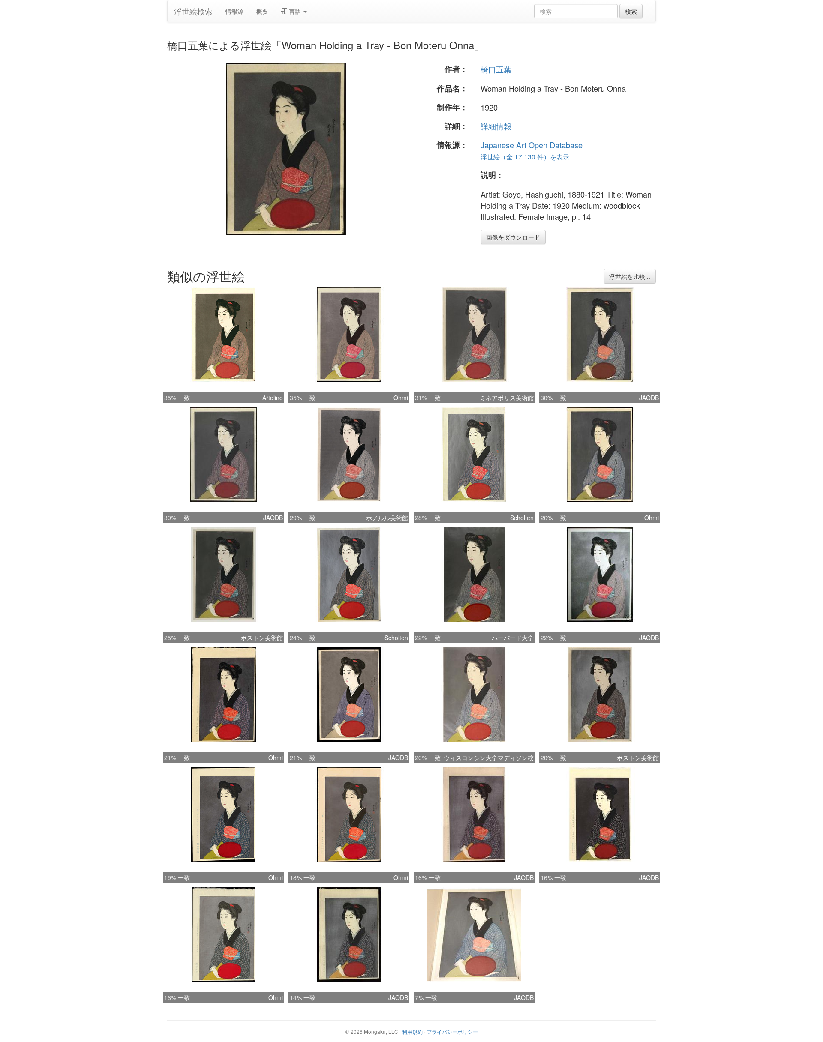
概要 (262, 11)
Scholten (522, 517)
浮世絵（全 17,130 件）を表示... (527, 156)
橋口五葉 (496, 69)
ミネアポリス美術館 (507, 397)
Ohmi (400, 397)
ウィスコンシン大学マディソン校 (489, 757)
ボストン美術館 (262, 637)
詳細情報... (499, 126)
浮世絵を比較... (629, 276)
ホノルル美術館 (387, 517)
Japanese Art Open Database (532, 144)
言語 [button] (295, 11)
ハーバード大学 (513, 637)
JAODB (649, 397)
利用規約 (412, 1031)
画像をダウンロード (513, 237)
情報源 (234, 11)
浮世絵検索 (193, 11)
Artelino (272, 397)
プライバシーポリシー (452, 1031)
